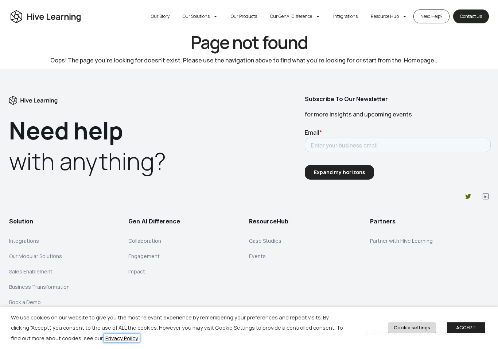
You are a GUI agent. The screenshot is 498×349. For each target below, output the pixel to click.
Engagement (144, 256)
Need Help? (431, 16)
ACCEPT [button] (466, 327)
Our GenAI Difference (291, 16)
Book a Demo (25, 302)
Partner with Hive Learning (401, 240)
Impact (136, 271)
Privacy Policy (121, 338)
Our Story (160, 16)
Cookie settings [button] (412, 327)
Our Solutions (196, 16)
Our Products (244, 16)
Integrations (345, 16)
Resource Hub (385, 16)
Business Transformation (39, 286)
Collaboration (144, 240)
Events (257, 256)
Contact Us (471, 16)
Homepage (419, 60)
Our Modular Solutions (35, 256)
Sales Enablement (30, 271)
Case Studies (265, 240)
